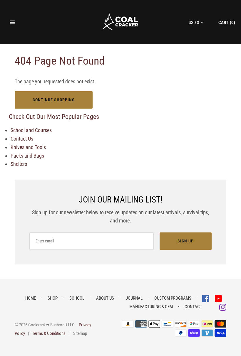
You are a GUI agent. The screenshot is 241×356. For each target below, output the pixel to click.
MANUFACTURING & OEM (151, 306)
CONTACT (193, 306)
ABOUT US (105, 298)
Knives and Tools (28, 147)
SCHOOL (76, 298)
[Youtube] (218, 298)
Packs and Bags (27, 156)
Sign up (186, 241)
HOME (30, 298)
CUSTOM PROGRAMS (172, 298)
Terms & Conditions (49, 333)
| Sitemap (78, 333)
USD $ (194, 22)
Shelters (19, 164)
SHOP (53, 298)
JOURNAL (134, 298)
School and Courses (31, 130)
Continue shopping (54, 99)
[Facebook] (206, 298)
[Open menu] (12, 22)
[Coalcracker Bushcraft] (120, 22)
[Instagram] (222, 307)
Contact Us (22, 139)
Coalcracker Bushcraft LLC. (52, 325)
